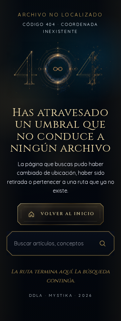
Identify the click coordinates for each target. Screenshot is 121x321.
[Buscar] (102, 243)
